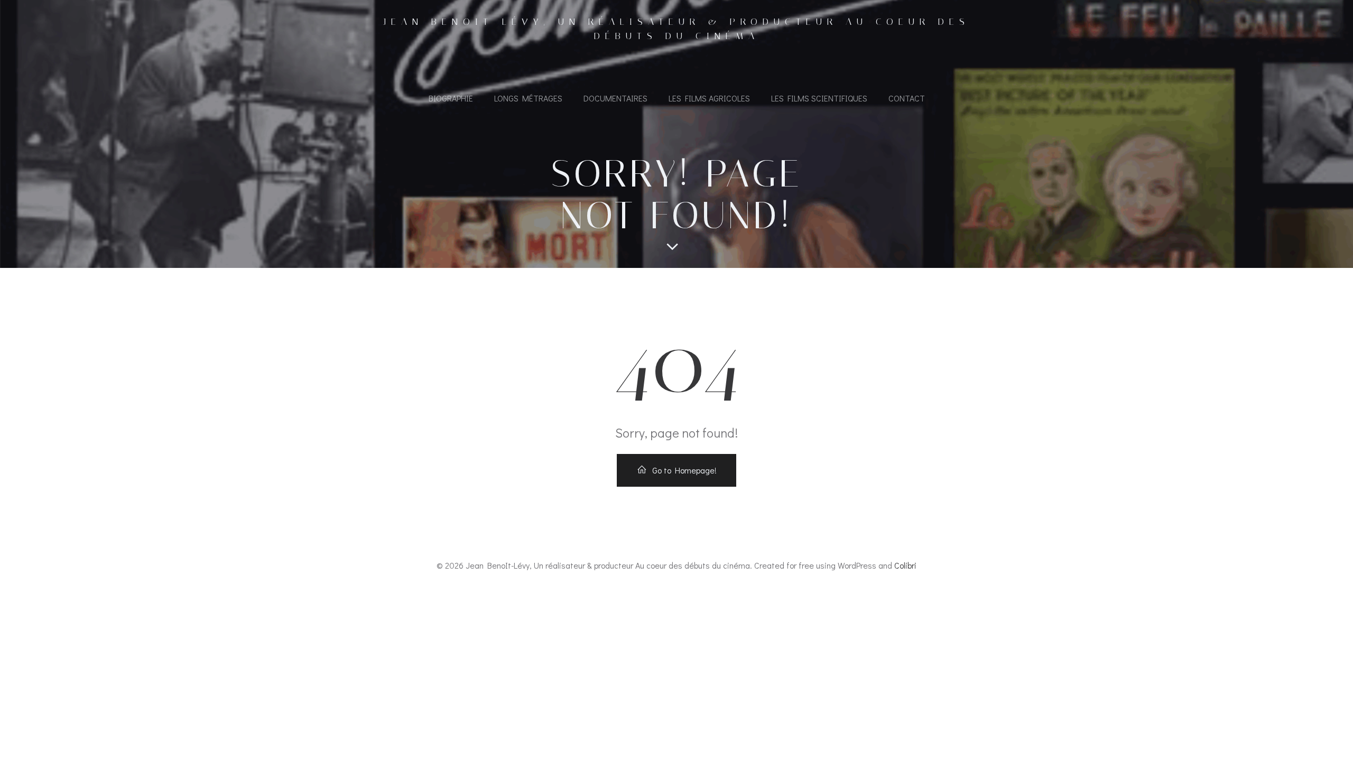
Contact (906, 98)
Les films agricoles (709, 98)
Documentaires (615, 98)
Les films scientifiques (819, 98)
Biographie (451, 98)
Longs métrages (528, 98)
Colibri (905, 565)
